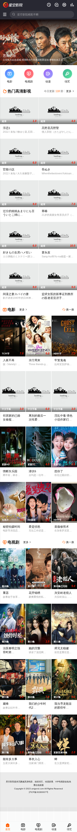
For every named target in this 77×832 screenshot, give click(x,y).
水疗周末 (34, 360)
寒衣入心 (34, 759)
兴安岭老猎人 (63, 592)
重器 (6, 592)
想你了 (58, 471)
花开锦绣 (34, 592)
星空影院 (10, 781)
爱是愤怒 (34, 526)
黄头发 (46, 252)
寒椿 (44, 211)
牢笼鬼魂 (60, 360)
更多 (69, 91)
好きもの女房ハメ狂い (17, 252)
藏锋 (6, 703)
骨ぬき (46, 169)
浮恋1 (6, 128)
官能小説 (8, 169)
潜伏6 (32, 471)
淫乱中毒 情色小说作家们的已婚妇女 (63, 419)
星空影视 (13, 5)
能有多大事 (10, 759)
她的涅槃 (34, 648)
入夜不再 (8, 360)
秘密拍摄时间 (11, 526)
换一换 (68, 309)
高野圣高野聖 (50, 128)
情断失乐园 (10, 471)
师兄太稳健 (61, 648)
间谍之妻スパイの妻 (16, 294)
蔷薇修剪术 (61, 526)
